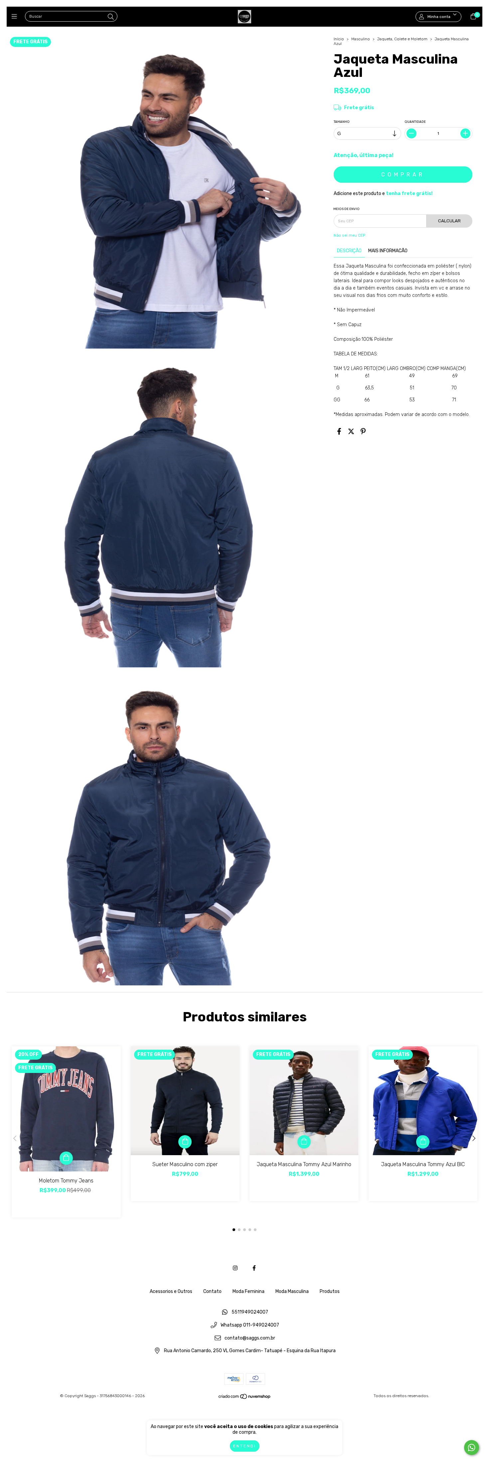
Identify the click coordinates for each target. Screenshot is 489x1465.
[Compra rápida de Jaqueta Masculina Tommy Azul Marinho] (304, 1142)
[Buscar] (111, 17)
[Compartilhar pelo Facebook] (339, 431)
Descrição (349, 251)
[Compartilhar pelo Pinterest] (363, 431)
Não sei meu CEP (349, 235)
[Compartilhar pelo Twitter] (351, 431)
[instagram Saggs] (235, 1268)
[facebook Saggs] (254, 1268)
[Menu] (16, 16)
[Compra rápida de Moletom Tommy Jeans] (66, 1158)
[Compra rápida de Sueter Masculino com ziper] (185, 1142)
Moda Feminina (248, 1291)
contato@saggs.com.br (250, 1338)
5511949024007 (250, 1312)
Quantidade (415, 122)
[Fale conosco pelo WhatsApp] (471, 1447)
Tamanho (342, 122)
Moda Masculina (292, 1291)
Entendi (244, 1446)
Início (339, 39)
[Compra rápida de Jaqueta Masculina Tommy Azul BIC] (422, 1142)
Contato (212, 1291)
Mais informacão (388, 251)
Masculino (360, 39)
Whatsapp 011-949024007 (250, 1325)
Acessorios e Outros (171, 1291)
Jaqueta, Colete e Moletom (402, 39)
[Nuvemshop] (244, 1398)
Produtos (330, 1291)
